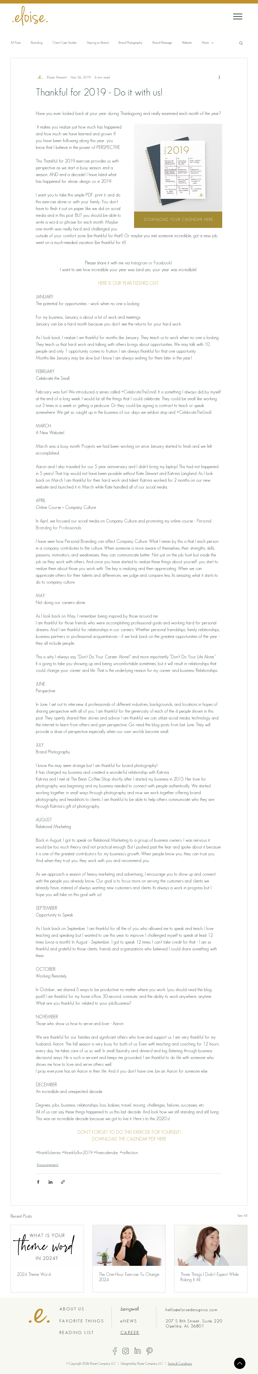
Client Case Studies (64, 43)
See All (242, 1216)
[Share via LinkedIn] (50, 1182)
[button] (241, 43)
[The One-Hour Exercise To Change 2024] (129, 1245)
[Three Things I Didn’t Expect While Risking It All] (210, 1245)
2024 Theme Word (34, 1274)
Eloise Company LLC (150, 1363)
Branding (36, 43)
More (205, 43)
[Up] (239, 1363)
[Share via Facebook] (38, 1182)
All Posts (16, 43)
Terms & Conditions (180, 1363)
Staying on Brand (97, 43)
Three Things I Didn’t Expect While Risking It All (209, 1277)
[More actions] (219, 77)
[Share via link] (62, 1182)
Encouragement (47, 1165)
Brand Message (162, 43)
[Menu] (237, 16)
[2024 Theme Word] (47, 1245)
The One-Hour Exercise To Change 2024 (129, 1277)
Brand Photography (130, 43)
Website (187, 43)
